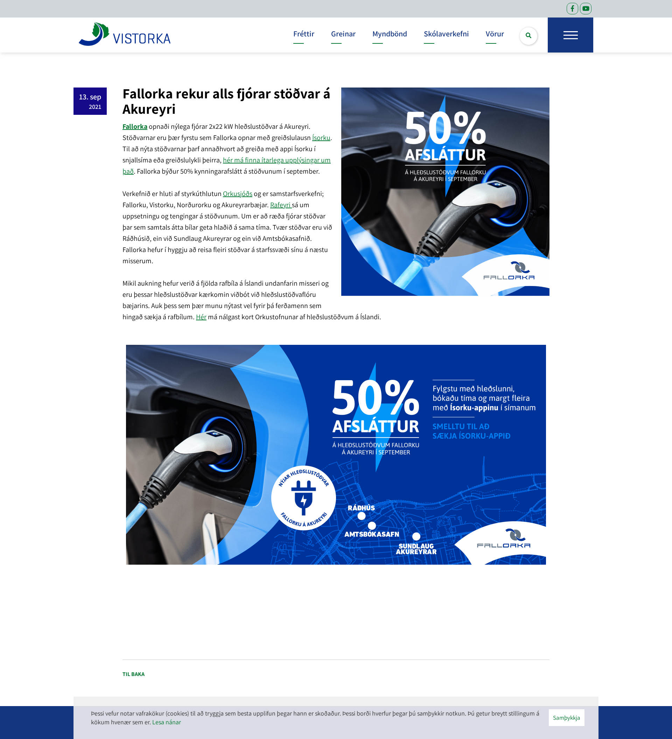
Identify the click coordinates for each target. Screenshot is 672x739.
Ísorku (321, 137)
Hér (201, 316)
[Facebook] (572, 8)
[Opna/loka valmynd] (570, 35)
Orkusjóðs (237, 193)
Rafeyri (281, 204)
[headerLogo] (124, 35)
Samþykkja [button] (566, 717)
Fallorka (134, 126)
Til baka (133, 674)
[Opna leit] (528, 36)
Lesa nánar (166, 722)
